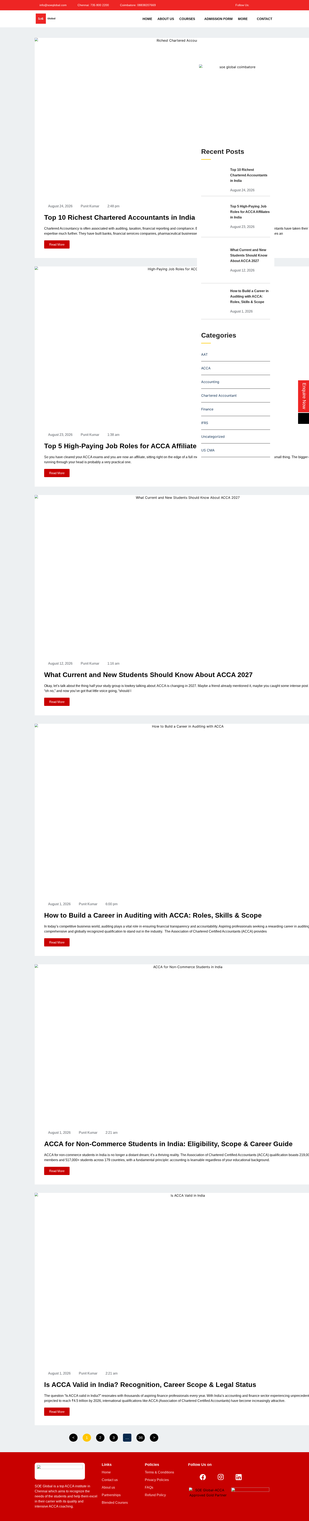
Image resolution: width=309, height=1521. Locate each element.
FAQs (149, 1487)
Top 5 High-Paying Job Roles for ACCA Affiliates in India (135, 446)
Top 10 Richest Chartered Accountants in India (119, 217)
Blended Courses (115, 1502)
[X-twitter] (256, 1477)
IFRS (204, 423)
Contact (264, 19)
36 (142, 1437)
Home (147, 19)
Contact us (110, 1480)
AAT (204, 354)
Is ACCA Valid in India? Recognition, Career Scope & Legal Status (150, 1384)
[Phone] (303, 418)
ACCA (206, 368)
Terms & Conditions (159, 1472)
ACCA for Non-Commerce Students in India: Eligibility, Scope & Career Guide (168, 1144)
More (243, 19)
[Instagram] (270, 5)
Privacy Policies (157, 1480)
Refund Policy (155, 1495)
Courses (187, 19)
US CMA (208, 450)
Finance (207, 409)
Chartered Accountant (219, 395)
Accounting (210, 382)
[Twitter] (259, 5)
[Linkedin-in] (264, 5)
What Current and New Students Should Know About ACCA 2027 (148, 675)
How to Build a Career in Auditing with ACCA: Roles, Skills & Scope (153, 915)
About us (108, 1487)
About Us (165, 19)
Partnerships (111, 1495)
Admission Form (218, 19)
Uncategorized (213, 436)
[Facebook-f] (253, 5)
